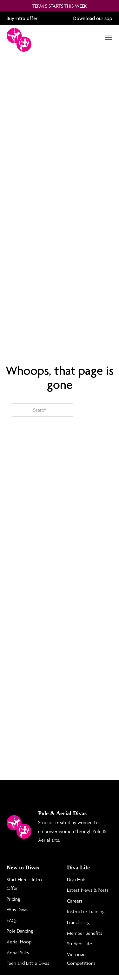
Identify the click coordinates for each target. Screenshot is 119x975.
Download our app (92, 18)
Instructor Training (85, 911)
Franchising (78, 922)
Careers (75, 901)
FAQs (12, 920)
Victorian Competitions (81, 958)
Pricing (13, 899)
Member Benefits (84, 933)
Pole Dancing (20, 931)
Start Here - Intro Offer (24, 883)
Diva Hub (76, 879)
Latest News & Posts (88, 890)
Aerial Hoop (19, 942)
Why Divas (17, 909)
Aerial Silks (18, 952)
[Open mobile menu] (108, 37)
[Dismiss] (114, 5)
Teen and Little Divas (28, 963)
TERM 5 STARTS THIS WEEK (59, 6)
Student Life (79, 944)
